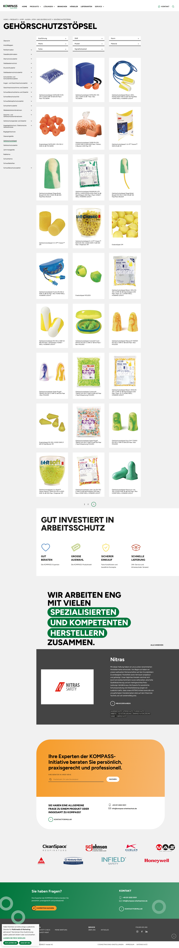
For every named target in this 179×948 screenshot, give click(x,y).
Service (91, 927)
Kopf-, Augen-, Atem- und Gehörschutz (35, 19)
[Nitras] (118, 848)
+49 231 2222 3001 (119, 805)
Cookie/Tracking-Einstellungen (110, 944)
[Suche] (173, 7)
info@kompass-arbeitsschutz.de (124, 809)
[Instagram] (137, 932)
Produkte (14, 19)
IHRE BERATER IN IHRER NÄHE (59, 775)
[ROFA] (51, 861)
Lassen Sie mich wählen (14, 938)
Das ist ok (25, 943)
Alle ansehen (157, 645)
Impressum (130, 944)
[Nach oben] (174, 936)
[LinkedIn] (146, 932)
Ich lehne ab (11, 943)
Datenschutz (142, 944)
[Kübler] (44, 848)
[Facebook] (142, 932)
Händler (74, 7)
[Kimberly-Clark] (151, 861)
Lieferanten (86, 7)
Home (24, 7)
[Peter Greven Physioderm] (153, 848)
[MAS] (79, 848)
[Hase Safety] (119, 861)
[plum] (89, 861)
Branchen (62, 7)
